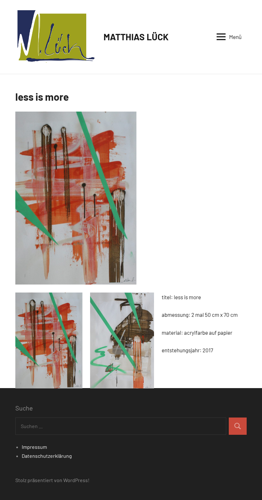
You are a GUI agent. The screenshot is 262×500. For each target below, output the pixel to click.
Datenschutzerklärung (47, 456)
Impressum (34, 447)
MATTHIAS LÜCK (136, 36)
